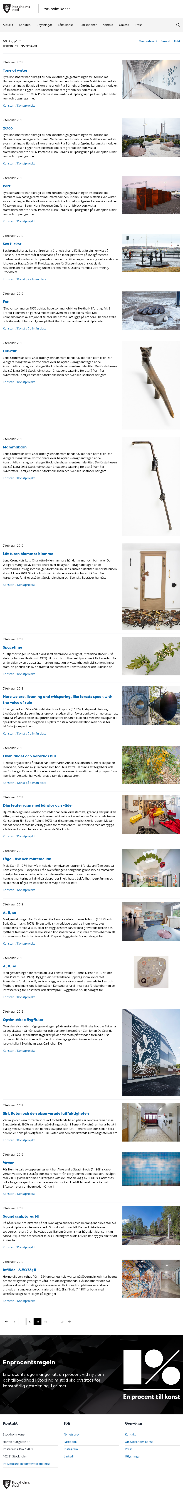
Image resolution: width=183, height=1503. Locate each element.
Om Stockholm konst (139, 1442)
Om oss (124, 25)
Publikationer (88, 25)
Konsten (25, 25)
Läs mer (58, 1385)
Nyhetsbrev (72, 1434)
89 (45, 1321)
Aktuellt (8, 25)
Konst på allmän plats (31, 279)
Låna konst (65, 25)
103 (61, 1321)
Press (138, 25)
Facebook (70, 1442)
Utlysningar (44, 25)
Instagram (71, 1449)
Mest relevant (148, 41)
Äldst (177, 41)
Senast (165, 41)
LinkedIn (69, 1456)
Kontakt (108, 25)
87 (30, 1321)
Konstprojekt (26, 106)
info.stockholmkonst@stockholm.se (26, 1464)
